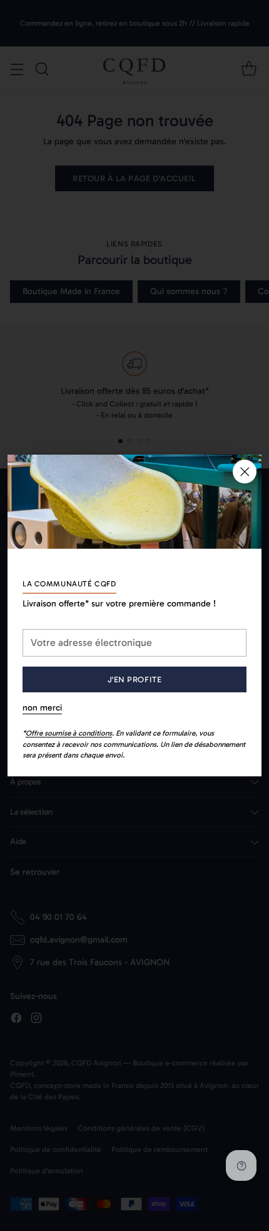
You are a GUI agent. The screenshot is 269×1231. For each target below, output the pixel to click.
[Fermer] (244, 471)
